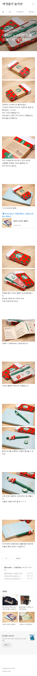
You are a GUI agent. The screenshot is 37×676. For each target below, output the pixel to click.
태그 (10, 12)
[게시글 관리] (11, 558)
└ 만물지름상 (17, 567)
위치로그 (32, 12)
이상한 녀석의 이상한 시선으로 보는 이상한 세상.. (14, 640)
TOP (33, 669)
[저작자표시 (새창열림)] (23, 558)
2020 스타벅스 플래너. (11, 576)
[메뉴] (33, 4)
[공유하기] (8, 558)
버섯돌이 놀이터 (12, 4)
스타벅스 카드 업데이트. (12, 578)
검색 (28, 4)
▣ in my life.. (8, 567)
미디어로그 (20, 12)
